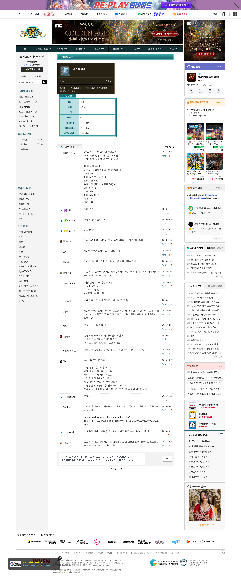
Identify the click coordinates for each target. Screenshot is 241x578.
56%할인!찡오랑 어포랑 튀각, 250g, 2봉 (205, 383)
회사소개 (65, 552)
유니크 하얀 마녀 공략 (198, 477)
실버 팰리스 (24, 281)
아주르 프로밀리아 (27, 291)
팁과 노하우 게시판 (28, 102)
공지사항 (175, 552)
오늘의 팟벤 (24, 204)
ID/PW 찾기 (38, 76)
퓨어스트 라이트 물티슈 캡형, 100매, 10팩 (205, 372)
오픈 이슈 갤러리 (27, 194)
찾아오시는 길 (161, 552)
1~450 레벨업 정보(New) (199, 441)
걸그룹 (22, 247)
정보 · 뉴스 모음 (26, 97)
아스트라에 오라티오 (28, 296)
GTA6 (21, 301)
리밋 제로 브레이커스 (29, 286)
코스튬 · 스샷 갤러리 (28, 126)
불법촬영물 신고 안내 (142, 552)
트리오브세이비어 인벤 (32, 56)
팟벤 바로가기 (25, 232)
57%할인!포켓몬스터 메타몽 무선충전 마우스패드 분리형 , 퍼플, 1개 (205, 378)
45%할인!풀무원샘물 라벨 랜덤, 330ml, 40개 (205, 394)
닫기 (60, 558)
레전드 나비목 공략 (197, 472)
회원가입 (25, 76)
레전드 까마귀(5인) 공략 (199, 466)
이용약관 (89, 552)
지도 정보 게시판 (27, 116)
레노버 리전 (24, 276)
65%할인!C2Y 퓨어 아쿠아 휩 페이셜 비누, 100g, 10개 (205, 388)
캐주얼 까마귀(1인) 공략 (199, 461)
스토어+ (219, 102)
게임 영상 (23, 261)
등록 (167, 459)
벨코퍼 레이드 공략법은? (200, 451)
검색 (44, 82)
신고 (170, 155)
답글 (164, 155)
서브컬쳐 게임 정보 (28, 266)
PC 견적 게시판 (26, 214)
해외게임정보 (25, 257)
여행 (21, 252)
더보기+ (219, 66)
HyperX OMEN (25, 271)
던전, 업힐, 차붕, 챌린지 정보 (201, 446)
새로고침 (217, 238)
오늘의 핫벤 (24, 199)
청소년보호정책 (123, 552)
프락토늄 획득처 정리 (198, 456)
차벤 (21, 242)
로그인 (214, 14)
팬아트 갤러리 (25, 121)
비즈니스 (77, 552)
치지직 (22, 237)
